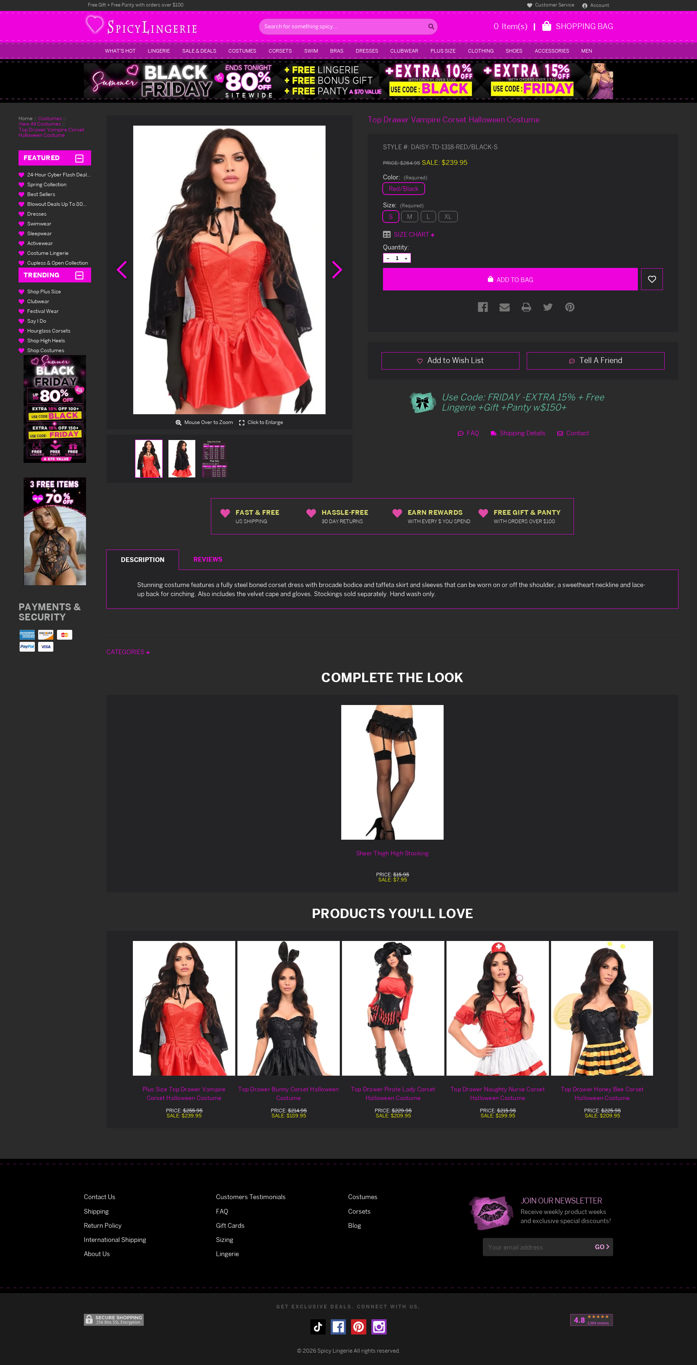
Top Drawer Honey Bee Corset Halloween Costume (602, 1093)
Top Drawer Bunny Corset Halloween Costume (288, 1093)
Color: (405, 177)
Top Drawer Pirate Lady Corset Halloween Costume (393, 1093)
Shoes (514, 51)
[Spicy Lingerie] (169, 26)
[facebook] (338, 1327)
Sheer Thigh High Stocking (392, 853)
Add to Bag (514, 280)
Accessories (552, 51)
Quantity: (396, 247)
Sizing (224, 1239)
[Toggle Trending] (79, 274)
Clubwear (404, 51)
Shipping (96, 1211)
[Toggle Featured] (79, 157)
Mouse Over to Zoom (208, 422)
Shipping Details (522, 433)
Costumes (242, 51)
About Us (97, 1254)
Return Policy (103, 1225)
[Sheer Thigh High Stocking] (392, 772)
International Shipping (115, 1239)
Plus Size (443, 51)
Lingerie (159, 51)
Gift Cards (230, 1225)
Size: (403, 205)
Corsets (280, 51)
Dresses (367, 51)
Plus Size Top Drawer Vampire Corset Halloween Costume (184, 1093)
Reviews (208, 559)
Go (599, 1247)
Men (586, 51)
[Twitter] (548, 307)
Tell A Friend (600, 360)
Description (142, 559)
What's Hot (120, 51)
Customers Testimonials (251, 1197)
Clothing (481, 51)
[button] (55, 409)
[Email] (505, 307)
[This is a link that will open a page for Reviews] (591, 1320)
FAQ (472, 433)
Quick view (184, 1008)
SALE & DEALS (199, 51)
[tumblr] (318, 1327)
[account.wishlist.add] (652, 279)
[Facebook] (483, 307)
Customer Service (554, 5)
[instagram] (379, 1327)
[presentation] (121, 270)
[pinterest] (358, 1327)
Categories (126, 652)
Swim (311, 51)
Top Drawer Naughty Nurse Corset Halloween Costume (498, 1093)
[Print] (526, 307)
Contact (577, 433)
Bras (336, 51)
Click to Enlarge (264, 422)
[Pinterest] (570, 307)
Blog (354, 1225)
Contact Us (99, 1197)
